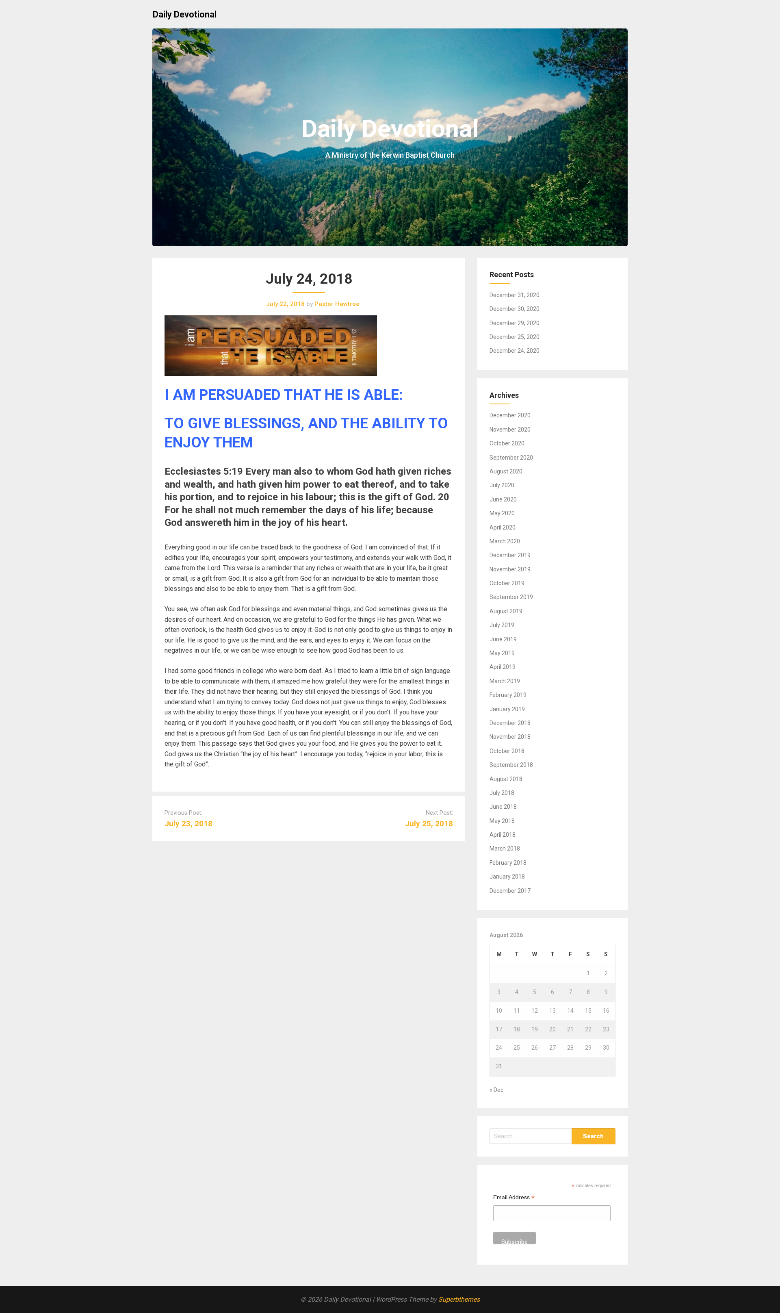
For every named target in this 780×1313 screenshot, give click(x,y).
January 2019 (507, 709)
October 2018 (507, 751)
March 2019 (505, 681)
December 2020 (510, 415)
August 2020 (506, 471)
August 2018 (506, 779)
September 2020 (511, 457)
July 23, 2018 (188, 823)
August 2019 (506, 611)
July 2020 (502, 485)
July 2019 (502, 625)
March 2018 (505, 848)
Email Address (514, 1198)
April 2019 (503, 667)
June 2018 (503, 806)
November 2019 (510, 569)
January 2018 (507, 876)
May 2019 (502, 653)
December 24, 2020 (515, 350)
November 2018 (510, 737)
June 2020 (503, 499)
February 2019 (508, 695)
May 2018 (502, 821)
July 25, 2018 (429, 823)
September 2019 (511, 597)
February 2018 (508, 862)
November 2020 (510, 429)
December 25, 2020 (515, 337)
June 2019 (503, 639)
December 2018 (510, 723)
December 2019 (510, 555)
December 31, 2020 (515, 295)
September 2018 (511, 765)
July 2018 (502, 793)
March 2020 (505, 541)
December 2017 (510, 891)
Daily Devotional (185, 14)
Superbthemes (459, 1299)
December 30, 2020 (515, 309)
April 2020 (503, 527)
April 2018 (503, 834)
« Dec (496, 1090)
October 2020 (507, 443)
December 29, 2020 (515, 323)
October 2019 (507, 583)
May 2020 (502, 513)
